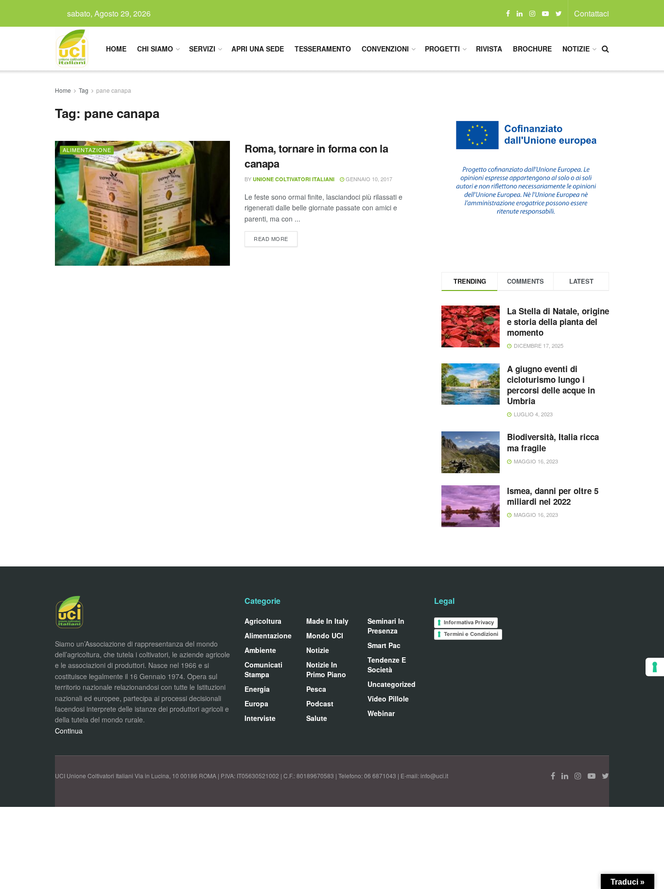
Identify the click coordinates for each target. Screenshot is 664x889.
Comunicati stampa (263, 669)
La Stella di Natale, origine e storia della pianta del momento (558, 321)
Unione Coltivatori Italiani (293, 179)
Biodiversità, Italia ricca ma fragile (553, 442)
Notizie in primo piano (326, 669)
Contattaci (591, 13)
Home (116, 48)
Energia (257, 689)
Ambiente (260, 650)
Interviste (260, 718)
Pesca (316, 689)
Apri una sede (257, 48)
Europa (256, 703)
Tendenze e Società (386, 664)
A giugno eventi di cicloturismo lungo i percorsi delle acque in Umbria (551, 385)
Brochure (532, 48)
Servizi (202, 48)
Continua (69, 730)
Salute (316, 718)
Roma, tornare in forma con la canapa (316, 155)
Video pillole (388, 698)
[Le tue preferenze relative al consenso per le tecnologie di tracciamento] (655, 667)
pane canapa (113, 90)
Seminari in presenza (385, 625)
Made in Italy (327, 621)
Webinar (381, 713)
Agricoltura (263, 621)
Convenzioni (385, 48)
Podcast (319, 703)
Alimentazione (87, 150)
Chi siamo (155, 48)
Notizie (576, 48)
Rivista (489, 48)
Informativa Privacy (469, 622)
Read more (271, 238)
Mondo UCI (324, 635)
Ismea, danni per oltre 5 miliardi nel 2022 (552, 496)
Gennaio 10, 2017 (368, 179)
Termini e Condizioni (471, 634)
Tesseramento (323, 48)
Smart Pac (384, 645)
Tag (83, 90)
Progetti (442, 48)
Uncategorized (391, 684)
